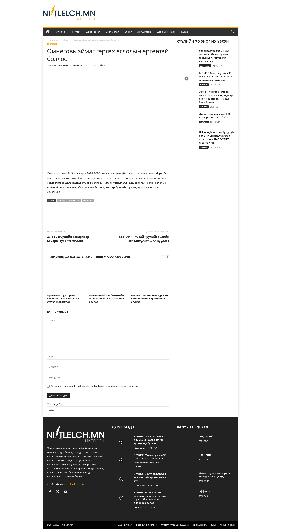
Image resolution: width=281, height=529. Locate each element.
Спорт (128, 31)
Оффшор (204, 491)
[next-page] (167, 257)
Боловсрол (205, 65)
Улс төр (60, 31)
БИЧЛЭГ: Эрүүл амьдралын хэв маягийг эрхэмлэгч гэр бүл (150, 477)
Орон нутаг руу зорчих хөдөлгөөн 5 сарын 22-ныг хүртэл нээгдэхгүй (63, 298)
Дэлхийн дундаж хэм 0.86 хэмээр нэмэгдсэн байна (214, 115)
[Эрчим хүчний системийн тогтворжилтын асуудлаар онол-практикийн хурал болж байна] (186, 97)
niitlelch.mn (67, 524)
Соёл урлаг (112, 31)
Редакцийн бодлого (146, 524)
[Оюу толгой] (186, 442)
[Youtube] (66, 492)
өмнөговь (88, 200)
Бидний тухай (125, 524)
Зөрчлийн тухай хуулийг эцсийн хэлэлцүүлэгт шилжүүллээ (144, 239)
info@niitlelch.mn (74, 484)
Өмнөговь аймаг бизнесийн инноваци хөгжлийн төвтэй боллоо (106, 298)
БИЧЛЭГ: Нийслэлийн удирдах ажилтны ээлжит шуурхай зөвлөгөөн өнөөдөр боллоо (150, 498)
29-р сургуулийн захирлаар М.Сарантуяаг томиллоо (68, 239)
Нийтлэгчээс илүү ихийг (113, 257)
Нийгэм (75, 31)
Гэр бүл (61, 200)
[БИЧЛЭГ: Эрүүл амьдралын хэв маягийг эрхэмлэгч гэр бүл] (121, 479)
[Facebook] (51, 76)
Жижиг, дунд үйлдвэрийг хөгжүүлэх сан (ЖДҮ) (214, 474)
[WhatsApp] (77, 76)
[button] (232, 32)
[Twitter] (59, 76)
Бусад (184, 31)
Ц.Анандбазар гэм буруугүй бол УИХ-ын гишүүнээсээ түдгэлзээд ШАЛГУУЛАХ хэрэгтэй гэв (216, 137)
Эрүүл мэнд (144, 31)
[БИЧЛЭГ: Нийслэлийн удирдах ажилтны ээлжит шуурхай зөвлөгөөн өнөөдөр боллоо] (121, 498)
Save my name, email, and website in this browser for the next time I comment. (95, 386)
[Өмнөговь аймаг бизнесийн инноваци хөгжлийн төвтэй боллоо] (108, 278)
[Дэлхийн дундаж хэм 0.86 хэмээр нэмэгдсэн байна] (186, 119)
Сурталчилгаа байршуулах (175, 524)
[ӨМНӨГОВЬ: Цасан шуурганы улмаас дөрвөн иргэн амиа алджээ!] (150, 278)
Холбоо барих (227, 524)
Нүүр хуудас (52, 40)
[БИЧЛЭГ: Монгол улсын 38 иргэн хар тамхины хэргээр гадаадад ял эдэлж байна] (186, 78)
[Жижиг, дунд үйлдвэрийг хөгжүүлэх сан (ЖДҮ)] (186, 478)
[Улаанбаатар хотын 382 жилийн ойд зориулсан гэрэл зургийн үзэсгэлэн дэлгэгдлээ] (186, 56)
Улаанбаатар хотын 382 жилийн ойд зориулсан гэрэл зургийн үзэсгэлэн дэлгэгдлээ (214, 56)
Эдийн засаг (93, 31)
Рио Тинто (205, 454)
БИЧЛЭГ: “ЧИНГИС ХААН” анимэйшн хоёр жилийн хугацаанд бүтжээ (149, 440)
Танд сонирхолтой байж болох (70, 257)
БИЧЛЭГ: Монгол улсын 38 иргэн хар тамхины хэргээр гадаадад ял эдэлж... (216, 76)
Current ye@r (55, 404)
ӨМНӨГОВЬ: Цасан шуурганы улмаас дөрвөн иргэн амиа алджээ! (149, 298)
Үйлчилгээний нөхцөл (204, 524)
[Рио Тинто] (186, 460)
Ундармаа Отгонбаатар (70, 65)
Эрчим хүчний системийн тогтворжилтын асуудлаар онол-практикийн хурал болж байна (216, 97)
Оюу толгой (206, 436)
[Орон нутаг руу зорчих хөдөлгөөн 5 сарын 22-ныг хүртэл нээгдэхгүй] (66, 278)
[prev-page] (163, 257)
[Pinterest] (68, 76)
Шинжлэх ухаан (166, 31)
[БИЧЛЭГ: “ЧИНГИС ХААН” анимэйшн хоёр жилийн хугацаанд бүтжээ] (121, 442)
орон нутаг (74, 200)
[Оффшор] (186, 497)
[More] (86, 76)
